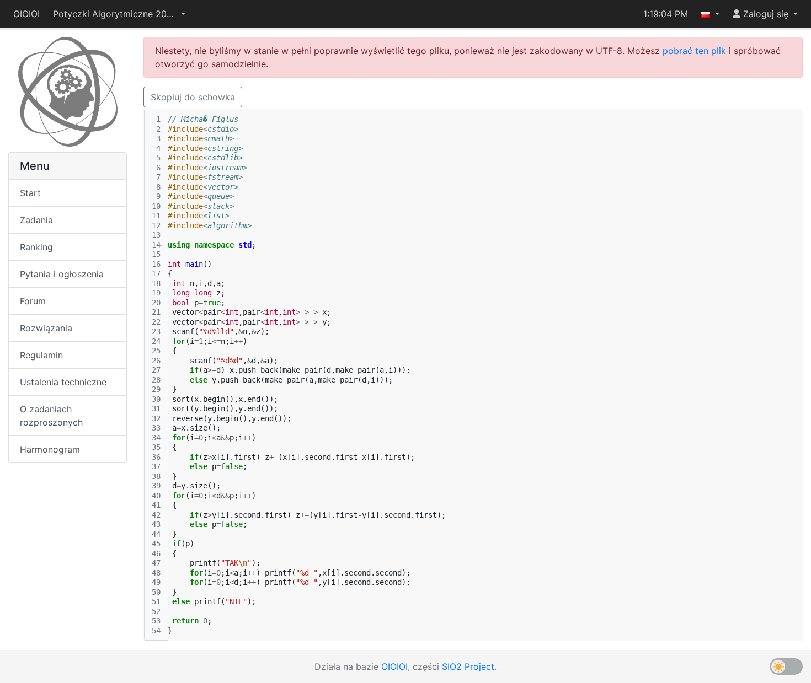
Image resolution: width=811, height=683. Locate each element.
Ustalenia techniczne (63, 382)
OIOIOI (26, 13)
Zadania (36, 219)
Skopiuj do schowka (193, 97)
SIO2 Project (468, 666)
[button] (119, 14)
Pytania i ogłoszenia (62, 273)
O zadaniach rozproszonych (51, 416)
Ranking (36, 246)
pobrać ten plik (694, 50)
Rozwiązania (46, 328)
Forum (33, 300)
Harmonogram (50, 449)
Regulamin (41, 355)
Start (30, 192)
